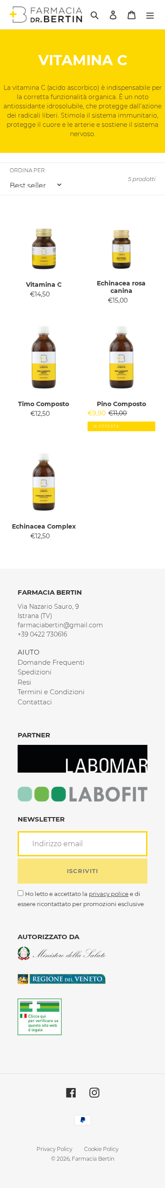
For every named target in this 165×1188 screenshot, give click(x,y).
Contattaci (35, 702)
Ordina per (27, 170)
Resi (24, 682)
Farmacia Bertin (93, 1158)
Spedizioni (34, 672)
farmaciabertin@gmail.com (60, 625)
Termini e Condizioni (51, 692)
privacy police (108, 893)
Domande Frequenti (51, 662)
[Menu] (150, 14)
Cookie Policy (101, 1149)
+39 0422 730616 (42, 634)
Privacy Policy (54, 1149)
